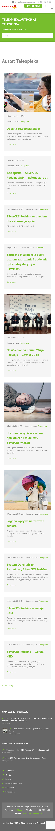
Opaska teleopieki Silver (23, 129)
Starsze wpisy (7, 685)
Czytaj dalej (11, 144)
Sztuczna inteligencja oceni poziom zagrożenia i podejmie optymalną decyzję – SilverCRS (27, 719)
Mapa (19, 810)
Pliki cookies (10, 792)
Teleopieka (24, 121)
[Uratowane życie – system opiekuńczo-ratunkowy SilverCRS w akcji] (27, 402)
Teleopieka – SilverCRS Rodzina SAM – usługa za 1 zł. (27, 750)
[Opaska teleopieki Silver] (27, 92)
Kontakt (8, 779)
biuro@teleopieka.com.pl (25, 2)
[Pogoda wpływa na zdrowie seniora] (27, 490)
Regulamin (9, 787)
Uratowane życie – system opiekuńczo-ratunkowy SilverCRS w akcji (25, 438)
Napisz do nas (33, 6)
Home (14, 29)
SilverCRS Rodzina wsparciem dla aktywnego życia (25, 758)
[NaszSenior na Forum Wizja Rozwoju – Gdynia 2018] (27, 314)
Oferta (8, 775)
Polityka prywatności (13, 783)
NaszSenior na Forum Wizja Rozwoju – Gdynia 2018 (29, 730)
